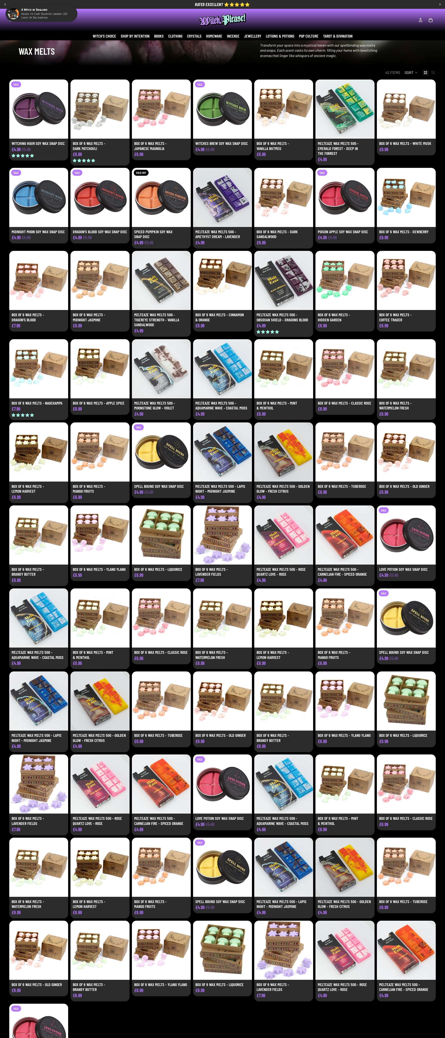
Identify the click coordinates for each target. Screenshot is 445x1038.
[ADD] (61, 131)
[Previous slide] (77, 109)
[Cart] (431, 20)
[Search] (11, 20)
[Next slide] (123, 109)
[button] (411, 72)
